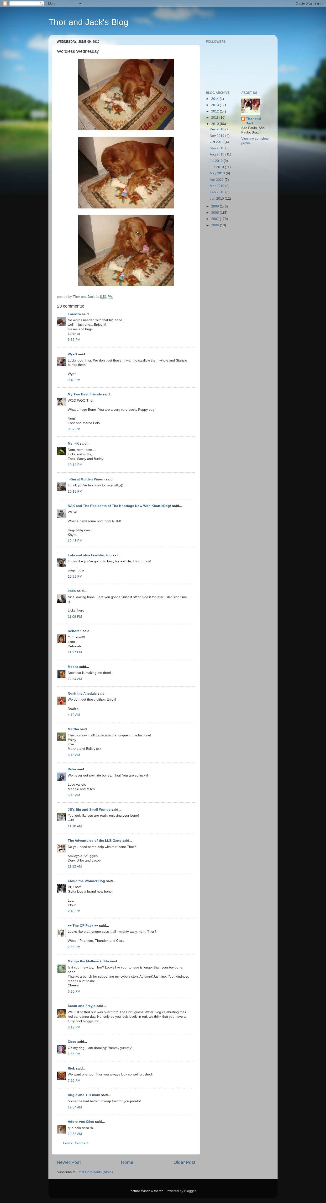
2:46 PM (74, 911)
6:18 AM (74, 795)
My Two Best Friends (85, 394)
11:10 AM (75, 826)
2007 (215, 219)
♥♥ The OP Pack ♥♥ (83, 925)
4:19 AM (74, 715)
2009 (215, 206)
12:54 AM (75, 1107)
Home (127, 1162)
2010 (215, 124)
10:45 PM (75, 541)
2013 (215, 105)
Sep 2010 (217, 148)
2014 (215, 99)
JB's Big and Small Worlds (89, 809)
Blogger (190, 1191)
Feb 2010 (217, 192)
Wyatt (72, 354)
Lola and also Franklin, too (90, 555)
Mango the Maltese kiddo (88, 961)
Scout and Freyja (81, 1006)
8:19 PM (74, 1027)
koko (72, 591)
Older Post (184, 1162)
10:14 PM (75, 465)
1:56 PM (74, 1054)
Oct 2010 (217, 142)
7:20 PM (74, 1080)
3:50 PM (74, 991)
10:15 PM (75, 491)
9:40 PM (74, 380)
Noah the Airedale (82, 693)
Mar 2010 (217, 186)
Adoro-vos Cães (81, 1121)
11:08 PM (75, 616)
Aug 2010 (217, 154)
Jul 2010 (217, 161)
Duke (72, 769)
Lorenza (74, 314)
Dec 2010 (217, 129)
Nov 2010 (217, 136)
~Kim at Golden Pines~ (86, 479)
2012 (215, 111)
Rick (71, 1068)
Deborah (75, 631)
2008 (215, 212)
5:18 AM (74, 755)
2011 (215, 117)
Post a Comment (75, 1143)
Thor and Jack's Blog (88, 22)
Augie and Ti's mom (84, 1095)
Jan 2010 (217, 198)
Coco (72, 1041)
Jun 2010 (217, 167)
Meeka (73, 667)
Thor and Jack (253, 121)
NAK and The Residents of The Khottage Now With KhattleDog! (119, 506)
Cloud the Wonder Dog (86, 881)
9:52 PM (74, 429)
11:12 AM (75, 866)
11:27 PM (75, 652)
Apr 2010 (217, 179)
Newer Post (69, 1162)
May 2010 (218, 173)
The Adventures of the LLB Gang (94, 840)
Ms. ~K (73, 443)
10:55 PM (75, 576)
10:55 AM (75, 1134)
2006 (215, 225)
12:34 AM (75, 679)
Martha (74, 729)
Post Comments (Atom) (95, 1172)
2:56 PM (74, 947)
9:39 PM (74, 339)
